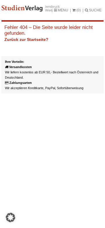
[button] (10, 217)
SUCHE (95, 10)
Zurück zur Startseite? (26, 39)
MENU (62, 10)
